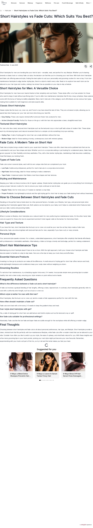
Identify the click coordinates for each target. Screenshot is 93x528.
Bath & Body (79, 3)
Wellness (48, 3)
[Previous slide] (8, 363)
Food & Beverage (67, 3)
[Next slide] (85, 363)
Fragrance (39, 3)
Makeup (30, 3)
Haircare (22, 3)
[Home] (1, 10)
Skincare (14, 3)
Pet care (56, 3)
